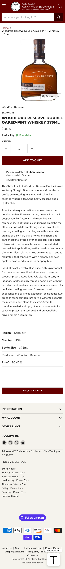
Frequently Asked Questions (42, 552)
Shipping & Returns (14, 552)
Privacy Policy (52, 548)
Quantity (6, 141)
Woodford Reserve (13, 107)
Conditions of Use (32, 548)
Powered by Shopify (32, 562)
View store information (16, 180)
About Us (6, 548)
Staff (17, 548)
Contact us (32, 555)
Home (5, 27)
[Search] (58, 17)
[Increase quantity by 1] (32, 148)
